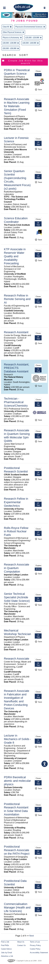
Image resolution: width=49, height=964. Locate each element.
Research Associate (16, 658)
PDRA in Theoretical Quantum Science (17, 71)
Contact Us (21, 945)
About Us (20, 942)
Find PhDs (5, 945)
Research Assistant (16, 332)
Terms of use (35, 942)
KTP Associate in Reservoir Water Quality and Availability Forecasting (15, 256)
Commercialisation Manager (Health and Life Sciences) (17, 907)
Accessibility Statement (39, 953)
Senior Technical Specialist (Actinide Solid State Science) (17, 597)
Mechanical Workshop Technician (17, 632)
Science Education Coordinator (16, 220)
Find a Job (5, 942)
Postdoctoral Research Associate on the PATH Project (16, 850)
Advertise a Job (7, 956)
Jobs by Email (6, 953)
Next (31, 936)
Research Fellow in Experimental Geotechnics (16, 502)
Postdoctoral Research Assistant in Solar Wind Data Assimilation (16, 809)
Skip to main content (10, 2)
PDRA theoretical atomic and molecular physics (17, 781)
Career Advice (6, 949)
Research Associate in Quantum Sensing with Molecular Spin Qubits (17, 436)
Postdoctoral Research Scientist (16, 469)
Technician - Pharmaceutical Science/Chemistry (16, 402)
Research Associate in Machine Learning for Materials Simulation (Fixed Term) (16, 106)
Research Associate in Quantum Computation (16, 568)
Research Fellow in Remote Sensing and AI (17, 299)
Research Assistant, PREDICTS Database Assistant (16, 368)
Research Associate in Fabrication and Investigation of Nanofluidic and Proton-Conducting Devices (16, 699)
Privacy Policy (35, 945)
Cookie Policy (35, 949)
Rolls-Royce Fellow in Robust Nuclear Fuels (16, 531)
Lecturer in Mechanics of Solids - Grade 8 (17, 739)
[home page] (23, 11)
